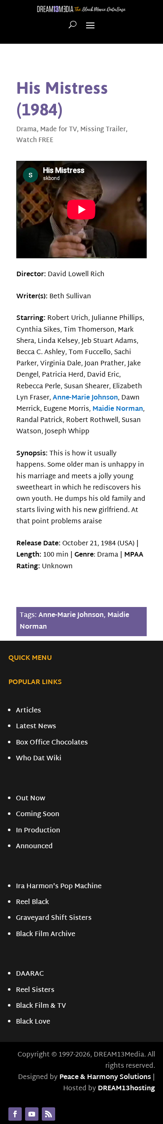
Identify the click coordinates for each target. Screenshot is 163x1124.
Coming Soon (37, 815)
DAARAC (30, 974)
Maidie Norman (117, 409)
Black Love (33, 1022)
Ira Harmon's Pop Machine (59, 887)
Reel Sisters (35, 990)
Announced (34, 847)
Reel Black (32, 903)
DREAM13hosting (126, 1089)
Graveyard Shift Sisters (54, 918)
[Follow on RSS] (48, 1114)
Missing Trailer (103, 129)
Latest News (36, 727)
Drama (26, 129)
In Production (38, 831)
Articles (28, 711)
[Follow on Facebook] (15, 1114)
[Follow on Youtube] (31, 1114)
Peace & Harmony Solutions (105, 1078)
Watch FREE (34, 140)
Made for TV (58, 129)
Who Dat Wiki (38, 759)
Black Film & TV (41, 1006)
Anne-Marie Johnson (85, 398)
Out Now (30, 799)
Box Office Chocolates (52, 743)
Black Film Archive (45, 935)
